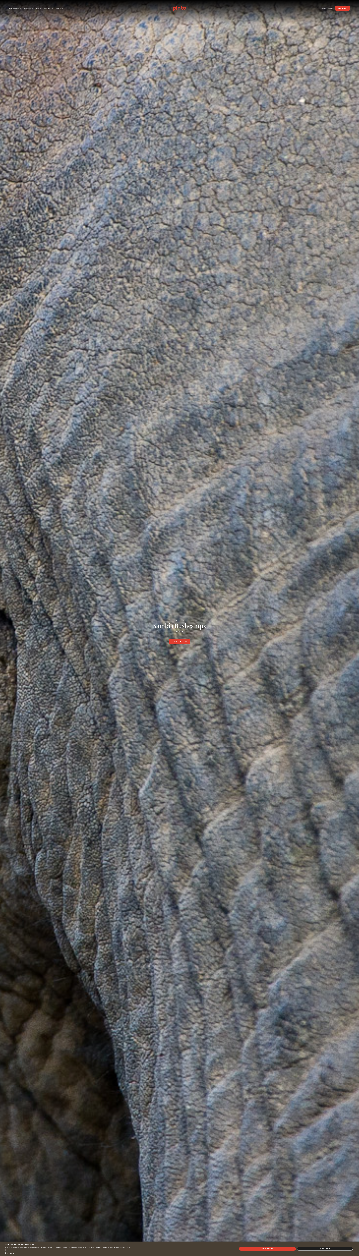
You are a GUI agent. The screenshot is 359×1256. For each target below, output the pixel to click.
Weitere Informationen (127, 1247)
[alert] (179, 1249)
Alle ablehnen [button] (325, 1248)
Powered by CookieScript (351, 1255)
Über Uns (59, 8)
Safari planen (342, 8)
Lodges (38, 8)
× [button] (357, 1243)
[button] (69, 1253)
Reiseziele (27, 8)
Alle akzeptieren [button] (267, 1248)
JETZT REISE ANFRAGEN (179, 641)
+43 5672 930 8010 (327, 8)
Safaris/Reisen (14, 8)
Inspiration (47, 8)
